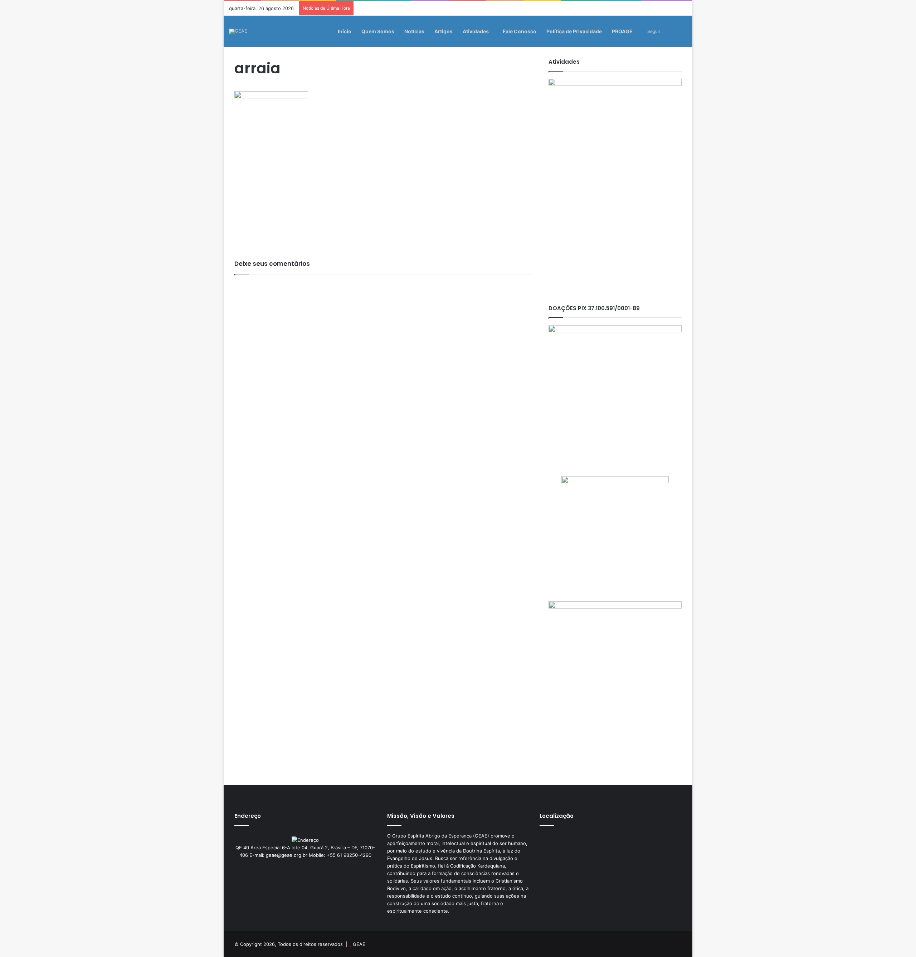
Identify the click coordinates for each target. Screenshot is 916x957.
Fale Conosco (519, 31)
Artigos (443, 31)
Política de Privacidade (574, 31)
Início (344, 31)
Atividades (476, 31)
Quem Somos (377, 31)
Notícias (414, 31)
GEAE (359, 944)
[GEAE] (238, 31)
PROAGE (622, 31)
